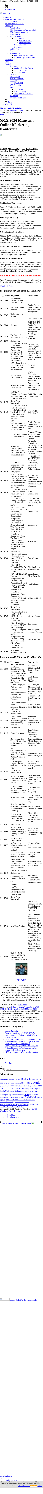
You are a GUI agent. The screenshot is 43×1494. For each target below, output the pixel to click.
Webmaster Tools (15, 1107)
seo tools (17, 1097)
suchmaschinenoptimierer (22, 1102)
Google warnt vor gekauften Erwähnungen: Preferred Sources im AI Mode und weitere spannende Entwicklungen (21, 1048)
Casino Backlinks (11, 1031)
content (7, 1083)
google (35, 1082)
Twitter (35, 1104)
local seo (35, 1086)
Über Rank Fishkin (7, 286)
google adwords (4, 1086)
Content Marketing (16, 1083)
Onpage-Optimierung (22, 1089)
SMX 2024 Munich (12, 1009)
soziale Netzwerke (12, 1100)
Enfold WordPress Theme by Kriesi (18, 1110)
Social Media (31, 1097)
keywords (13, 1086)
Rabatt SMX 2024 (18, 1007)
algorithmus (4, 1079)
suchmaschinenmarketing (7, 1102)
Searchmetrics (20, 1094)
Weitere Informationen (24, 1486)
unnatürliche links (5, 1107)
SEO (2, 115)
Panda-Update (5, 1091)
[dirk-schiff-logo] (5, 13)
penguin (14, 1091)
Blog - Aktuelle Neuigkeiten (11, 108)
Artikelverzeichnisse (15, 1079)
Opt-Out (40, 1486)
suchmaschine (22, 1099)
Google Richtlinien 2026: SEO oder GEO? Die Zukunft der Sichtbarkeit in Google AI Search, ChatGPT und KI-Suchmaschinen (22, 1041)
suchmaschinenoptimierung (14, 1104)
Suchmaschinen (30, 1100)
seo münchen (10, 1097)
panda (38, 1089)
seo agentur (33, 1095)
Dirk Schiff (22, 1005)
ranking (3, 1095)
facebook (25, 1082)
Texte (31, 1104)
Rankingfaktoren (11, 1095)
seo (26, 1094)
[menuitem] (24, 17)
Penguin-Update (24, 1091)
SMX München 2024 (29, 1009)
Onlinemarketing (9, 1088)
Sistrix (22, 1097)
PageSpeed (33, 1088)
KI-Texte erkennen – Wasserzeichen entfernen (22, 1052)
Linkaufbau (20, 1086)
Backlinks (26, 1079)
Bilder (33, 1079)
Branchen (8, 1063)
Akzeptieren (33, 1486)
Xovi (22, 1107)
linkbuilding (27, 1086)
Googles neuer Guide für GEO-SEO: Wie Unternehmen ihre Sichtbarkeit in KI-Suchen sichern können (21, 1035)
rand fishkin (35, 1091)
